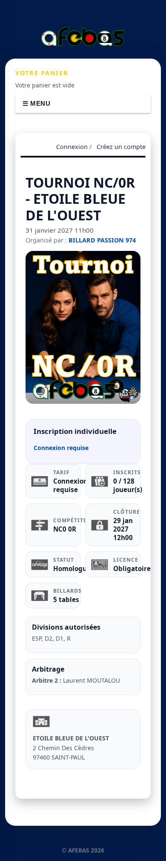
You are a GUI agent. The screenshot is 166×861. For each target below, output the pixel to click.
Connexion (72, 147)
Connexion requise (61, 448)
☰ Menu (37, 103)
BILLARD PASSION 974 (102, 240)
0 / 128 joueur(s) (127, 485)
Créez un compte (121, 147)
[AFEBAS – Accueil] (83, 36)
